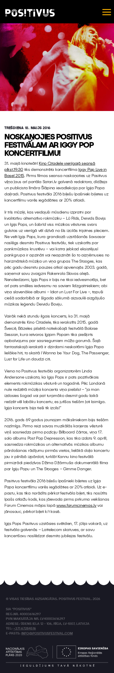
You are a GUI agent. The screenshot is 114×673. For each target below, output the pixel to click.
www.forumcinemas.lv (76, 506)
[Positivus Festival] (30, 12)
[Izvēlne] (106, 11)
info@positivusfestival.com (47, 633)
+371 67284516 (24, 628)
